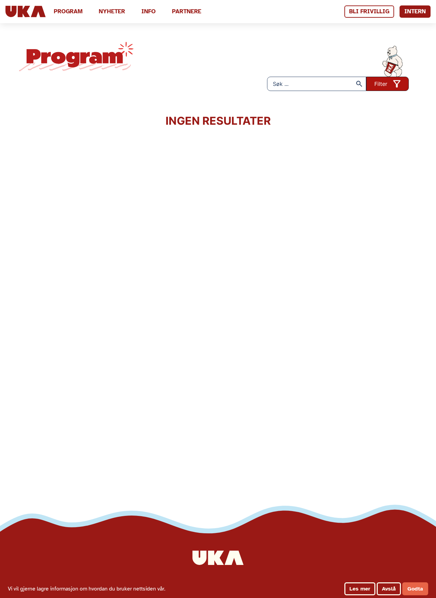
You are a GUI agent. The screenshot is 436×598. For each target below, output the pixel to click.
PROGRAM (68, 11)
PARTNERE (186, 11)
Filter (380, 83)
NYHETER (112, 11)
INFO (148, 11)
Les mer (359, 588)
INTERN (415, 11)
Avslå (389, 588)
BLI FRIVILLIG (369, 11)
